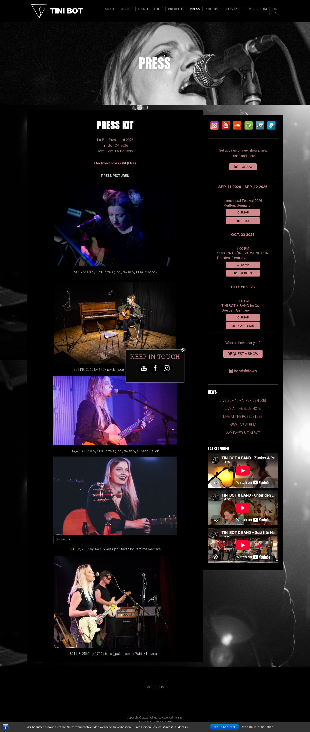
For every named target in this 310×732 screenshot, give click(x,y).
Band (143, 9)
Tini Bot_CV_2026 (115, 146)
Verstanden (224, 726)
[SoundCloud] (237, 125)
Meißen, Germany (237, 205)
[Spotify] (248, 125)
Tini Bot (66, 11)
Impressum (257, 9)
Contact (234, 9)
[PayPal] (271, 125)
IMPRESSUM (155, 687)
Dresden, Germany (231, 258)
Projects (176, 9)
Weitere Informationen (257, 726)
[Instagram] (214, 125)
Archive (213, 9)
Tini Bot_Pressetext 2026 (115, 140)
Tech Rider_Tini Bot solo (115, 151)
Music (110, 9)
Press (195, 9)
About (127, 9)
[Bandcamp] (260, 125)
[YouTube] (225, 125)
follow (246, 166)
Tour (158, 9)
